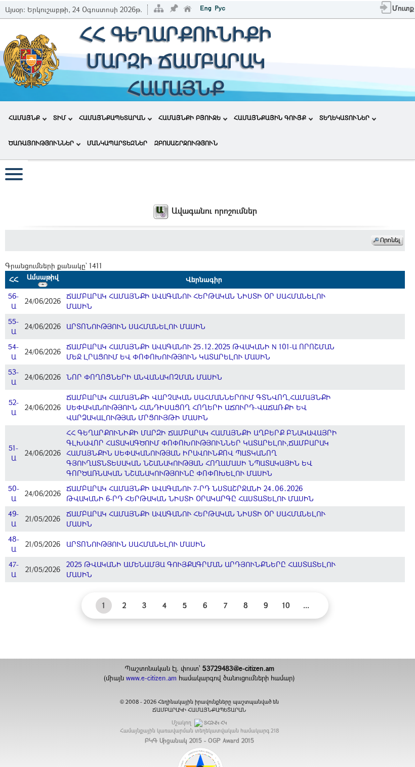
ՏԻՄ (59, 117)
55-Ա (13, 326)
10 (286, 605)
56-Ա (13, 301)
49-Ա (13, 519)
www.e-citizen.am (151, 677)
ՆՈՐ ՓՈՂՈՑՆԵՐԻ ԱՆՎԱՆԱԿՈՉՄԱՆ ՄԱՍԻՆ (144, 377)
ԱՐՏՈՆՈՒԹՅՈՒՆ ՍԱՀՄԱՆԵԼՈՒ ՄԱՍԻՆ (135, 326)
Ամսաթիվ (43, 276)
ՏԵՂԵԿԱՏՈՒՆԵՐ (344, 117)
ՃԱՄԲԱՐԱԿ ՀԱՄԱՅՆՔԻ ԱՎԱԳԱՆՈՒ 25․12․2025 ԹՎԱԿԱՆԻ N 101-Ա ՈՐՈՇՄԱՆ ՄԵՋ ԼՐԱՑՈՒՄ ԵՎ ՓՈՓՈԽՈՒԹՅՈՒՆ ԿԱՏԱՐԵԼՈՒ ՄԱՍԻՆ (200, 351)
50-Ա (13, 493)
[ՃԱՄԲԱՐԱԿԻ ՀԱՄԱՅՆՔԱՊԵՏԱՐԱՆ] (30, 59)
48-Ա (13, 544)
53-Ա (13, 377)
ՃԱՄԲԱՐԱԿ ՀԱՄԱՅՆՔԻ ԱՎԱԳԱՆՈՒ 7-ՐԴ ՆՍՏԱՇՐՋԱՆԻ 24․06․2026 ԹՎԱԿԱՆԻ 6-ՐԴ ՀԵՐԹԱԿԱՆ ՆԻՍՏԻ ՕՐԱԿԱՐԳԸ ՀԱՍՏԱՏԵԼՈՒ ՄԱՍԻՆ (190, 493)
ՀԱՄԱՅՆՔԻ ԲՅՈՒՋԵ (189, 117)
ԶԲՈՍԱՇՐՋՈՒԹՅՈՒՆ (186, 143)
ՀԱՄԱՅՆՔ (24, 117)
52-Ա (14, 407)
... (306, 605)
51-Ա (13, 453)
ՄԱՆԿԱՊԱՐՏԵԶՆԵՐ (117, 143)
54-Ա (13, 351)
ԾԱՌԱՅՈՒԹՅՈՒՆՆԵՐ (41, 143)
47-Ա (14, 569)
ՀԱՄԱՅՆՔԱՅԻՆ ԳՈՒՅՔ (270, 117)
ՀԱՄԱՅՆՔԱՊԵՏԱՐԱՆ (112, 117)
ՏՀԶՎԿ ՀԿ (215, 722)
